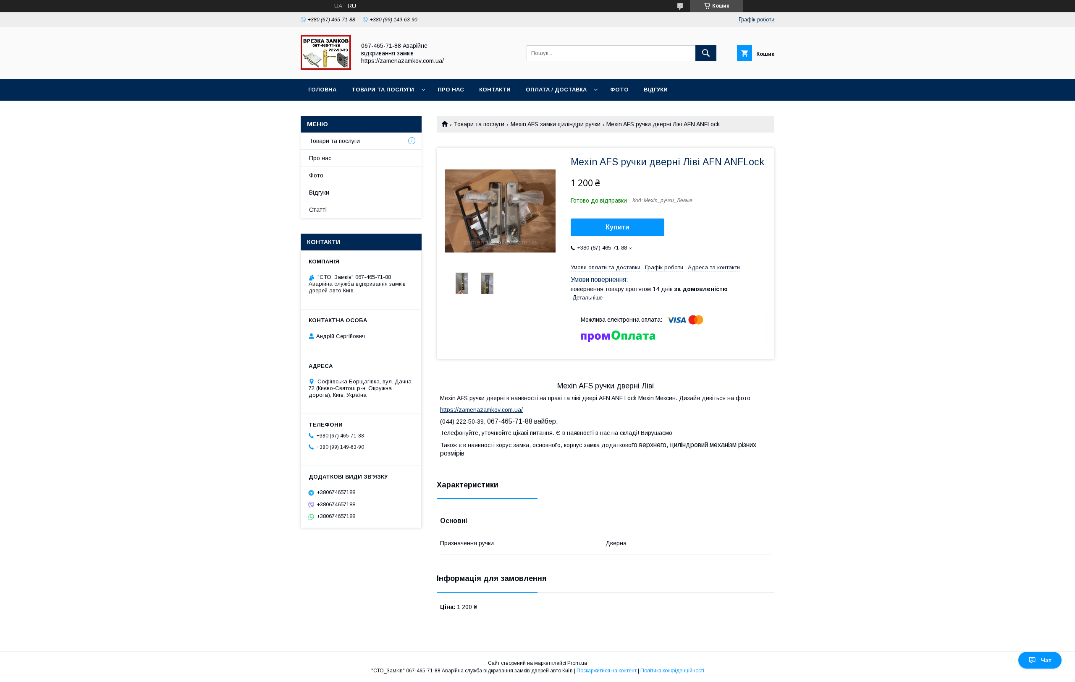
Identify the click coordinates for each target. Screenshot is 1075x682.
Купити (617, 227)
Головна (322, 89)
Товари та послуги (382, 89)
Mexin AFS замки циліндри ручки (555, 124)
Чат (1046, 660)
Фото (619, 89)
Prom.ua (577, 663)
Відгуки (656, 89)
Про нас (451, 89)
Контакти (495, 89)
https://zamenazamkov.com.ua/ (481, 409)
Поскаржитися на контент (607, 671)
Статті (318, 209)
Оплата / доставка (556, 89)
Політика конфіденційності (672, 671)
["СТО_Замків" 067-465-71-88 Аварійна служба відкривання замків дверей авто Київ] (326, 68)
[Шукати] (705, 53)
